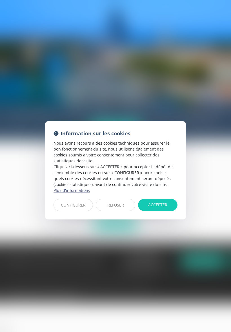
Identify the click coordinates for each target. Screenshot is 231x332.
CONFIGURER (73, 205)
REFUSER (115, 205)
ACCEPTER (157, 204)
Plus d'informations (72, 190)
